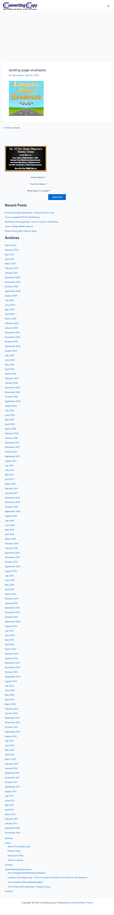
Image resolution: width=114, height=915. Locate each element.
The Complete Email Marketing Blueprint (26, 873)
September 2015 (12, 566)
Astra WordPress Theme (81, 902)
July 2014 (9, 631)
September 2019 (12, 346)
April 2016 (9, 534)
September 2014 (12, 621)
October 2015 (11, 562)
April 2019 (9, 369)
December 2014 (12, 608)
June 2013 (10, 690)
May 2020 (9, 309)
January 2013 (11, 713)
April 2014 (9, 644)
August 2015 (11, 571)
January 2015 (11, 603)
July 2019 (9, 355)
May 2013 (9, 695)
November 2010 (12, 832)
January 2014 (11, 658)
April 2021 (9, 259)
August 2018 (11, 406)
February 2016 (11, 543)
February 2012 (11, 764)
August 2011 (11, 791)
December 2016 (12, 497)
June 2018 (10, 415)
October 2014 (11, 617)
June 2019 (10, 360)
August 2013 (11, 681)
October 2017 (11, 452)
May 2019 (9, 364)
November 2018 (12, 392)
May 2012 (9, 750)
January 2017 (11, 493)
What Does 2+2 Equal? (38, 191)
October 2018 (11, 396)
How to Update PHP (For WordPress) (22, 217)
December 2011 (12, 773)
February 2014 (11, 653)
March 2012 (10, 759)
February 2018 (11, 433)
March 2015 (10, 594)
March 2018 (10, 429)
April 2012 (9, 754)
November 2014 (12, 612)
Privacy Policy (14, 851)
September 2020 (13, 291)
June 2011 (9, 800)
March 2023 (10, 245)
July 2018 (9, 410)
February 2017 (11, 488)
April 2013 (9, 699)
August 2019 (11, 351)
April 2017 (9, 479)
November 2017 (12, 447)
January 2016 (11, 548)
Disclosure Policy (15, 855)
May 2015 (9, 585)
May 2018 (9, 419)
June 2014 (10, 635)
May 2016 (9, 530)
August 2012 (11, 736)
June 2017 (10, 470)
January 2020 (11, 328)
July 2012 (9, 741)
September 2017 (12, 456)
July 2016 (9, 520)
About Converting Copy (19, 846)
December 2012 (12, 718)
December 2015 (12, 553)
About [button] (8, 843)
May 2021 (9, 254)
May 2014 (9, 640)
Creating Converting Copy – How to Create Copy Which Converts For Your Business (47, 877)
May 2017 (9, 474)
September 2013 (12, 676)
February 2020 (12, 323)
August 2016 (11, 516)
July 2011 (9, 796)
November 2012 (12, 722)
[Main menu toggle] (108, 6)
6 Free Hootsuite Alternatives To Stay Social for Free (29, 212)
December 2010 (12, 828)
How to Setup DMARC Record (19, 226)
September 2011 (12, 787)
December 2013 (12, 663)
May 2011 (9, 805)
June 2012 (10, 745)
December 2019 (12, 332)
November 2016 (12, 502)
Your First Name (38, 184)
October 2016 (11, 507)
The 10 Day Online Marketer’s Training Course (29, 887)
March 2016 (10, 539)
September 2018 (12, 401)
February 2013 (11, 709)
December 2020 (12, 277)
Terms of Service (15, 860)
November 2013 (12, 667)
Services (9, 838)
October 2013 (11, 672)
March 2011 (10, 814)
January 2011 (11, 823)
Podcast (9, 891)
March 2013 (10, 704)
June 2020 (10, 305)
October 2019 (11, 341)
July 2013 (9, 686)
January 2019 (11, 383)
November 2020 (12, 282)
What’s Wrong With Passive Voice (21, 231)
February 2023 (12, 250)
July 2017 (9, 465)
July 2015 (9, 575)
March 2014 (10, 649)
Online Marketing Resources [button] (18, 869)
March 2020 (10, 318)
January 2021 (11, 273)
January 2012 (11, 768)
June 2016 (10, 525)
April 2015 (9, 589)
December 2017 (12, 442)
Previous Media (11, 128)
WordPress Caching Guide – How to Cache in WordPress (31, 222)
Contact (9, 865)
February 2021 (11, 268)
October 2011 (11, 782)
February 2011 (11, 819)
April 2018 (9, 424)
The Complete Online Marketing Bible (25, 882)
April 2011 (9, 809)
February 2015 (11, 598)
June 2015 (10, 580)
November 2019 (12, 337)
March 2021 (10, 263)
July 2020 (9, 300)
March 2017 (10, 484)
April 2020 (10, 314)
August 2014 (11, 626)
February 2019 (11, 378)
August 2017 (11, 461)
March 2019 (10, 374)
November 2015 (12, 557)
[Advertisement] (57, 33)
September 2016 (12, 511)
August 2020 (11, 296)
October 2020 (11, 286)
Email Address (38, 177)
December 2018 (12, 387)
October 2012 (11, 727)
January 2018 (11, 438)
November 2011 (12, 777)
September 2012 (12, 731)
